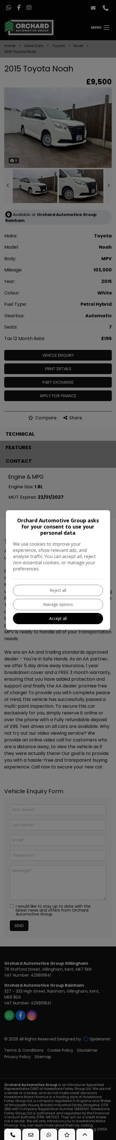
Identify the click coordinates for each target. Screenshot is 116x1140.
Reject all (58, 590)
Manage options (58, 604)
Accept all (58, 618)
